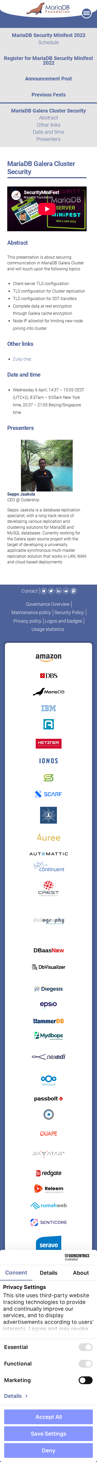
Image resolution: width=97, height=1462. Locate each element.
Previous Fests (49, 95)
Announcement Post (48, 79)
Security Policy (69, 612)
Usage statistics (48, 629)
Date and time (48, 132)
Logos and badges (63, 621)
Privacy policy (27, 621)
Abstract (48, 118)
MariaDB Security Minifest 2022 (48, 35)
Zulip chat (22, 359)
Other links (49, 125)
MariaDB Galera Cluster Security (48, 111)
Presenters (48, 139)
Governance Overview (48, 604)
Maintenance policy (31, 612)
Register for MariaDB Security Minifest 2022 (48, 60)
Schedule (48, 42)
